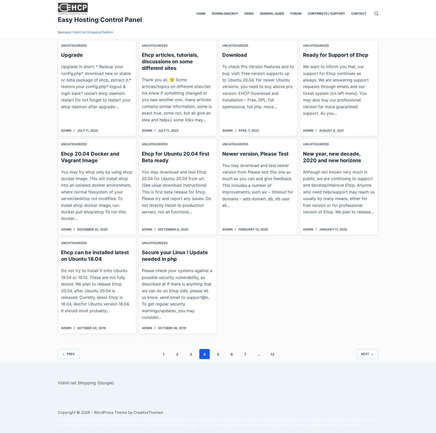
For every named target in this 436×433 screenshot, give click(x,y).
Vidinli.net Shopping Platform (92, 32)
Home (201, 13)
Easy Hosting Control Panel (100, 19)
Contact (358, 13)
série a (240, 420)
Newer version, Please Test (255, 154)
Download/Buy (225, 13)
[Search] (376, 13)
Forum (296, 13)
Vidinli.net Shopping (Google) (86, 382)
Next (365, 354)
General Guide (272, 13)
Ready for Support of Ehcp (335, 55)
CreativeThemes (148, 412)
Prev (71, 354)
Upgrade (72, 55)
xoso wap (199, 425)
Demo (249, 13)
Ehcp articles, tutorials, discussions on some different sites (170, 61)
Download (234, 55)
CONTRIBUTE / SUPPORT (326, 13)
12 (272, 354)
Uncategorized (74, 45)
